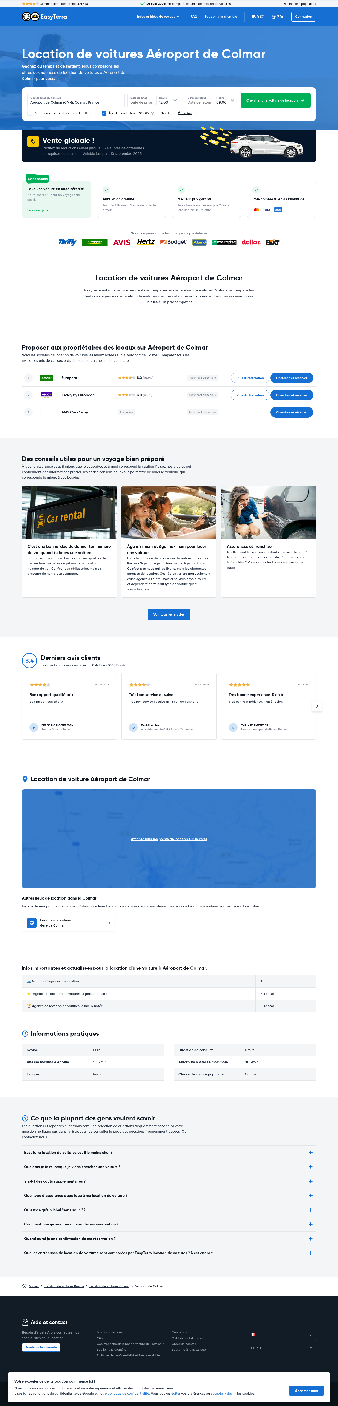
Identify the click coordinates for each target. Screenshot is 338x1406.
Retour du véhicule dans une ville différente (64, 113)
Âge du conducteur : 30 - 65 (128, 113)
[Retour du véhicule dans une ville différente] (29, 113)
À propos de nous (110, 1332)
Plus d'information (250, 378)
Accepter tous (306, 1390)
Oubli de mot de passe (188, 1338)
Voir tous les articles (169, 614)
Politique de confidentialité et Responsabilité (128, 1355)
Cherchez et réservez (292, 378)
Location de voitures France (64, 1286)
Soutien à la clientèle (220, 16)
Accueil (34, 1286)
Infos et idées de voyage (156, 16)
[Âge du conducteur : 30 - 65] (104, 113)
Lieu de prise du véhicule (46, 98)
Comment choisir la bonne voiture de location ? (130, 1344)
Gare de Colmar (56, 923)
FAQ (194, 16)
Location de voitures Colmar (109, 1286)
